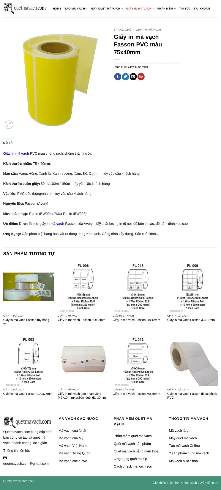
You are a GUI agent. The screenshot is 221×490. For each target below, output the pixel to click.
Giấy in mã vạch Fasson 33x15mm (191, 320)
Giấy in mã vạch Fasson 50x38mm (81, 320)
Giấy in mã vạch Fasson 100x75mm (27, 393)
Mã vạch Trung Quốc (74, 453)
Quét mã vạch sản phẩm (132, 444)
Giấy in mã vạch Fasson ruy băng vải (26, 322)
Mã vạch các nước (72, 461)
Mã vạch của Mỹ (70, 438)
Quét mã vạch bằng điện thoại (136, 451)
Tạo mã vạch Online (184, 445)
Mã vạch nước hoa (183, 461)
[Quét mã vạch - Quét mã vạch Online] (24, 8)
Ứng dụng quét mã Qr (130, 459)
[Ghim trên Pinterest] (141, 76)
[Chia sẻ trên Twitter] (125, 76)
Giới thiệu (159, 482)
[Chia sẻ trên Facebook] (117, 76)
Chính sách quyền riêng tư (199, 482)
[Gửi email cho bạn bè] (133, 76)
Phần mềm (165, 8)
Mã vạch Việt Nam (72, 445)
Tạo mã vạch (75, 8)
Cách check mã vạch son (133, 466)
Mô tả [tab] (8, 142)
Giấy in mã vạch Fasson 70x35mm (136, 393)
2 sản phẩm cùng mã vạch (189, 453)
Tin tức (185, 8)
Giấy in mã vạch (139, 8)
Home (57, 8)
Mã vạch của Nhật (72, 430)
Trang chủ (122, 29)
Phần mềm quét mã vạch (133, 436)
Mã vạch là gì (179, 430)
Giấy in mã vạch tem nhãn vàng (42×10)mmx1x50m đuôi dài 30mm (82, 396)
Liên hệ (174, 482)
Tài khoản (202, 8)
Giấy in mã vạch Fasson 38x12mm (136, 320)
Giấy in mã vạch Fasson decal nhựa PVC (192, 396)
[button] (9, 125)
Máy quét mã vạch (105, 8)
